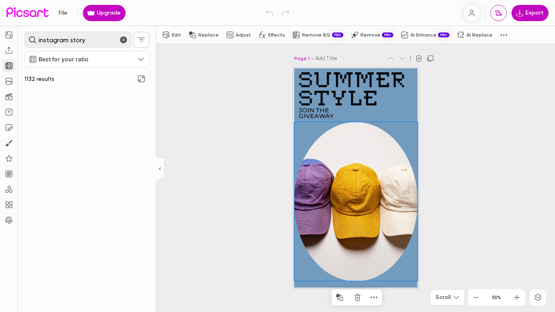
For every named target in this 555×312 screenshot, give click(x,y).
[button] (277, 156)
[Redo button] (285, 13)
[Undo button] (269, 13)
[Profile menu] (472, 13)
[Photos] (8, 81)
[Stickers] (8, 127)
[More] (374, 297)
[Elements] (8, 158)
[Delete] (357, 297)
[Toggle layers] (538, 297)
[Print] (498, 13)
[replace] (340, 297)
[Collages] (8, 204)
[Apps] (8, 189)
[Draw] (8, 143)
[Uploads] (8, 50)
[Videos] (8, 96)
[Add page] (419, 58)
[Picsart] (28, 12)
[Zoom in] (516, 297)
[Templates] (8, 65)
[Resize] (8, 34)
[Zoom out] (476, 297)
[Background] (8, 173)
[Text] (8, 112)
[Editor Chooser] (160, 169)
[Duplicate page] (430, 58)
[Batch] (8, 220)
